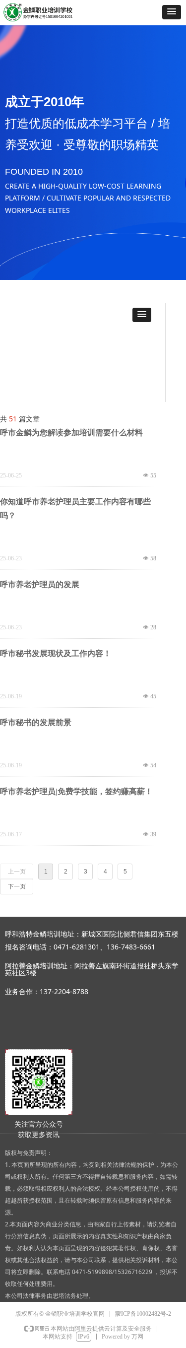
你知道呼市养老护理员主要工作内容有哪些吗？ (75, 508)
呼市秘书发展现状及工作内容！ (55, 653)
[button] (171, 12)
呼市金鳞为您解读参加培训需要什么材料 (71, 432)
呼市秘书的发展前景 (35, 722)
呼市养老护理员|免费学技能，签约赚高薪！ (76, 791)
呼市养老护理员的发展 (39, 584)
